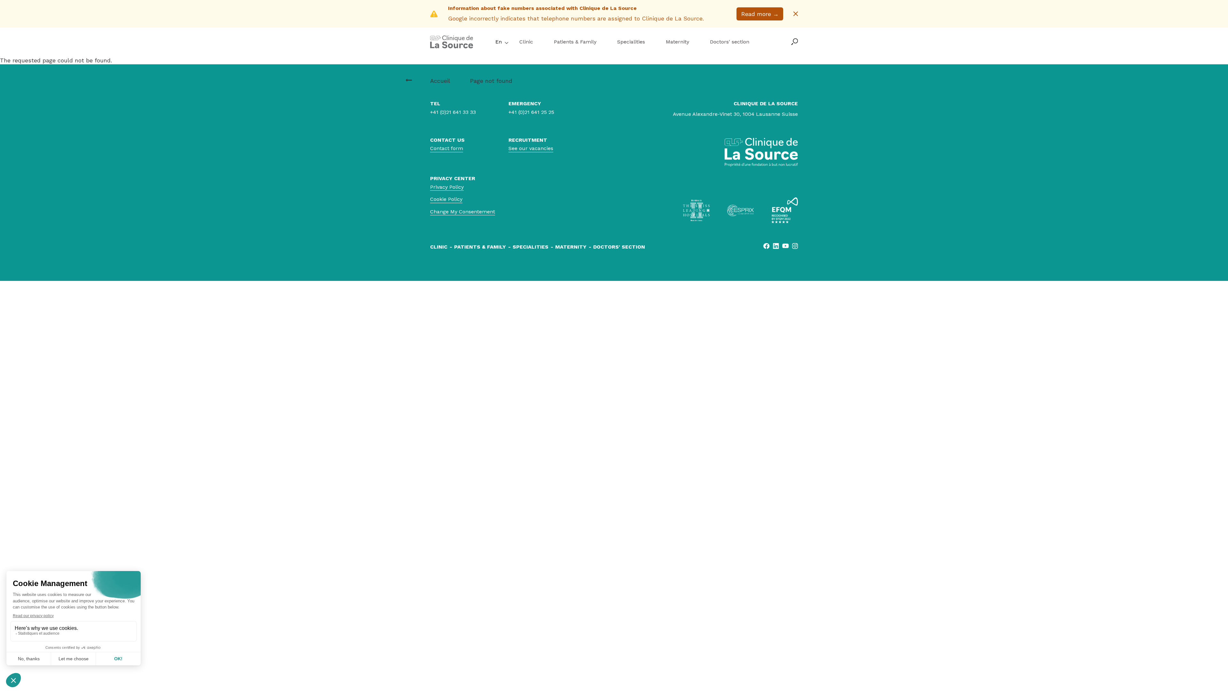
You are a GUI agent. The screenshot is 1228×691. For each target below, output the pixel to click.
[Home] (451, 46)
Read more (760, 14)
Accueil (440, 80)
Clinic (526, 42)
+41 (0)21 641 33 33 (453, 112)
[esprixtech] (740, 210)
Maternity (677, 42)
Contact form (446, 148)
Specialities (631, 42)
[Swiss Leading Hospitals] (696, 210)
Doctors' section (729, 42)
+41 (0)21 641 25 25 (531, 112)
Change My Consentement (462, 212)
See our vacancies (530, 148)
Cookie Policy (446, 199)
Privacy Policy (447, 187)
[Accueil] (408, 80)
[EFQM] (784, 210)
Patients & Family (575, 42)
